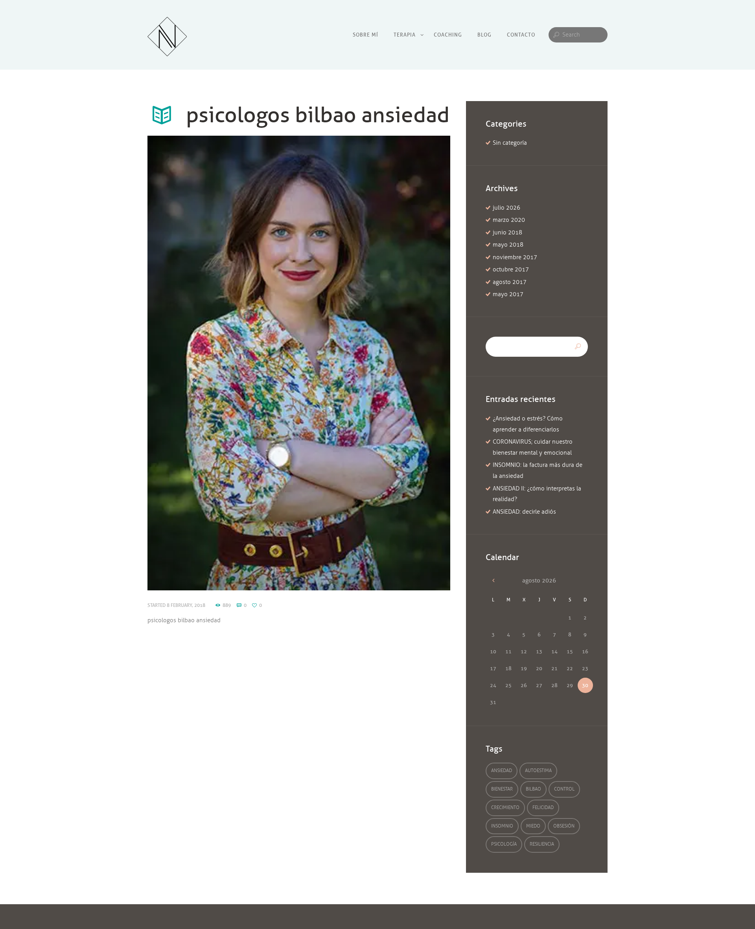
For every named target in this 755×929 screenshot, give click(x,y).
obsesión (564, 826)
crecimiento (505, 807)
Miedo (533, 826)
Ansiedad (501, 770)
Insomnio (502, 826)
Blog (484, 34)
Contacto (521, 34)
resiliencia (542, 844)
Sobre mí (365, 34)
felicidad (543, 807)
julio (506, 207)
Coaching (448, 34)
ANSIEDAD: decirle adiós (524, 511)
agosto (510, 282)
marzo (509, 219)
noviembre (515, 257)
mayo (508, 244)
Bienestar (502, 789)
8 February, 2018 (186, 605)
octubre (511, 269)
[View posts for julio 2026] (493, 580)
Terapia (405, 34)
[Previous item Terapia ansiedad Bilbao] (223, 363)
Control (564, 789)
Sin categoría (510, 142)
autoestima (538, 770)
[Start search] (555, 35)
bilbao (533, 789)
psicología (504, 844)
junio (507, 232)
